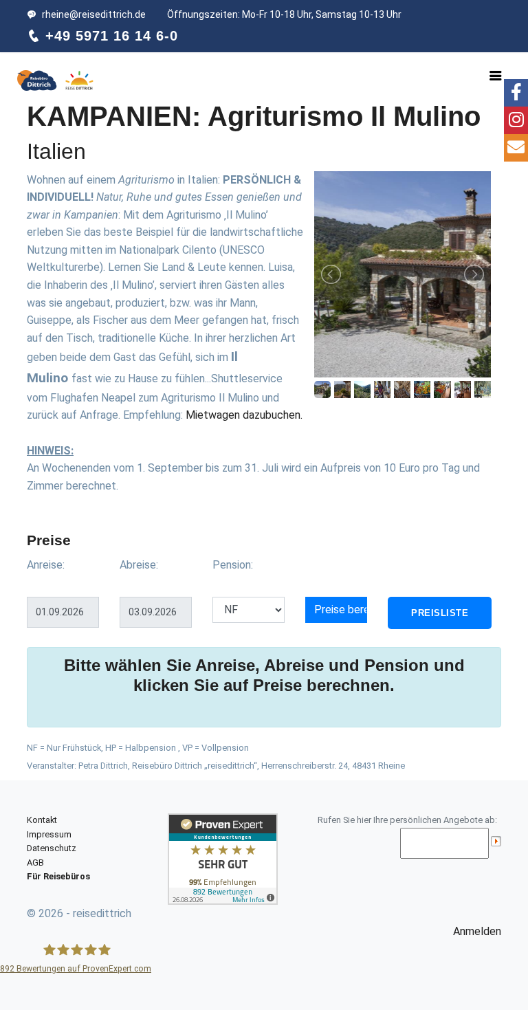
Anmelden (477, 931)
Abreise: (139, 564)
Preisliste (439, 613)
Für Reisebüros (58, 876)
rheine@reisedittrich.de (94, 14)
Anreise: (46, 564)
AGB (35, 862)
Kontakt (42, 820)
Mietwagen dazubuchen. (244, 414)
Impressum (49, 834)
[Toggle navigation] (496, 75)
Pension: (232, 564)
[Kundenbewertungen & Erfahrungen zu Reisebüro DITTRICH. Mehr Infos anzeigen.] (223, 858)
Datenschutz (51, 848)
